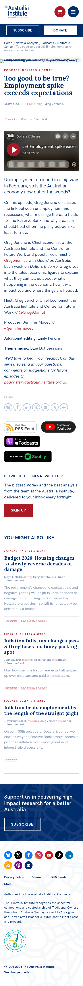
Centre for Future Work (34, 119)
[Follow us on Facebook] (29, 855)
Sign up (18, 510)
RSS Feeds (58, 877)
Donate (60, 30)
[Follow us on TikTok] (59, 855)
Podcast (12, 70)
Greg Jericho (53, 104)
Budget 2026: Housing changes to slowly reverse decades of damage (39, 563)
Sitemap (37, 877)
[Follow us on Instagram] (39, 855)
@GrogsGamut (32, 312)
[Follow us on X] (18, 855)
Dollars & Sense (37, 70)
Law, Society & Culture (34, 620)
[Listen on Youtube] (58, 427)
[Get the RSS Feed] (20, 427)
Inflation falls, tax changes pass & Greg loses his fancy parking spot (41, 646)
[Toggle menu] (73, 11)
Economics (11, 119)
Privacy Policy (14, 877)
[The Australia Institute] (28, 11)
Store (8, 884)
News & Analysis (27, 43)
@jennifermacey (18, 328)
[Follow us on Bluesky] (8, 855)
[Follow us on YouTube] (49, 855)
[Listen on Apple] (22, 441)
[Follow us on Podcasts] (18, 865)
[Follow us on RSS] (8, 865)
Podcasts (48, 43)
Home (8, 43)
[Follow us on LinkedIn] (69, 855)
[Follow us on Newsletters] (29, 865)
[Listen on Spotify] (28, 456)
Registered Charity (15, 941)
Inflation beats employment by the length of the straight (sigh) (41, 710)
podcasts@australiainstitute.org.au (36, 382)
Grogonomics (15, 260)
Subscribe (22, 30)
